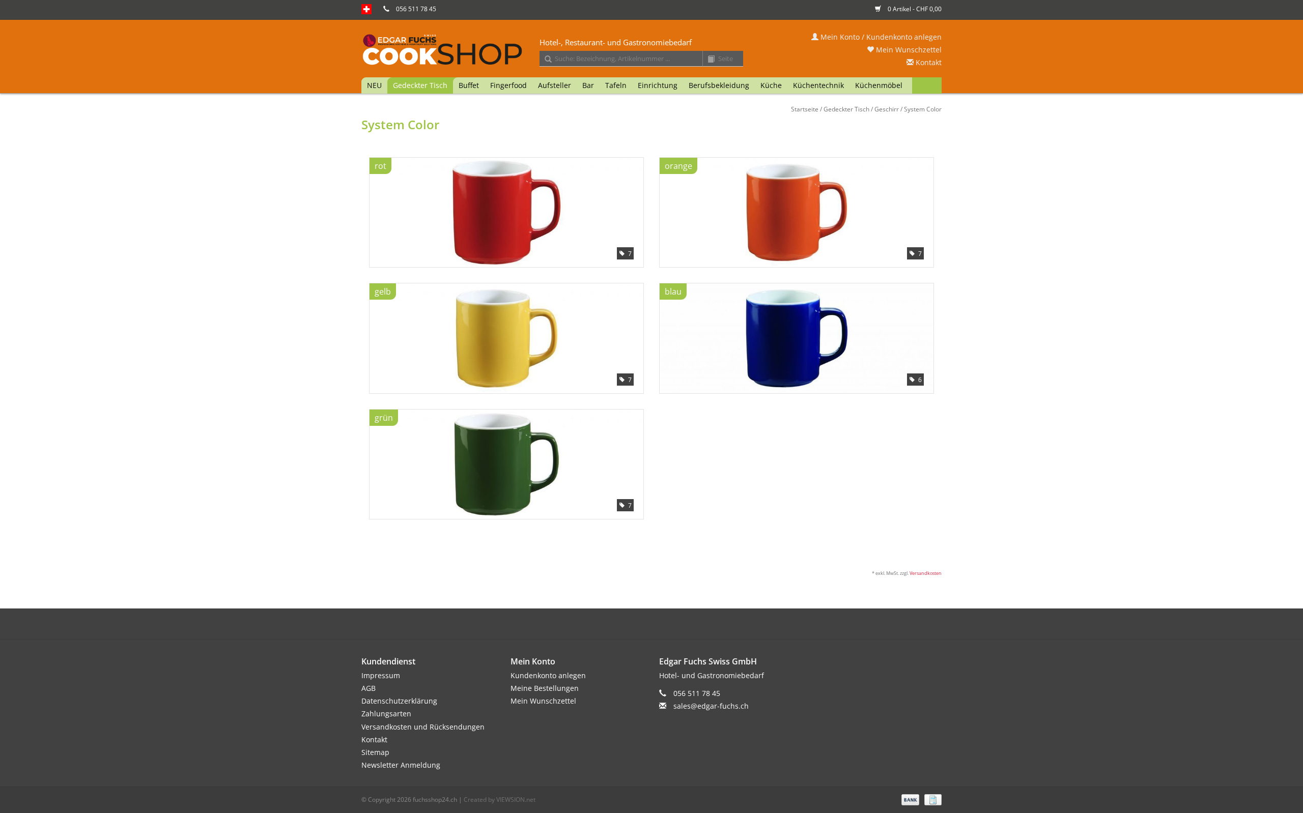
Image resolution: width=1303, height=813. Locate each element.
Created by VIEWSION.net (499, 799)
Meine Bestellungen (545, 688)
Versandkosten (926, 573)
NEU (374, 85)
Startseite (804, 109)
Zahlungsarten (386, 713)
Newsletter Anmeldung (400, 765)
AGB (368, 688)
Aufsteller (554, 85)
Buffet (469, 85)
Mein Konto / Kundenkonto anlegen (880, 37)
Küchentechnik (818, 85)
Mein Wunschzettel (908, 49)
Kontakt (928, 62)
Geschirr (886, 109)
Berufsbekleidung (719, 85)
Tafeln (616, 85)
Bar (588, 85)
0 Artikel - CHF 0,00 (914, 9)
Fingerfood (508, 85)
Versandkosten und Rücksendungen (423, 727)
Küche (771, 85)
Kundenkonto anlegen (548, 675)
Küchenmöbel (878, 85)
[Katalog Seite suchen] (707, 59)
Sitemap (375, 752)
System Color (923, 109)
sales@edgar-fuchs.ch (711, 706)
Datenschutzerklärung (399, 701)
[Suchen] (545, 59)
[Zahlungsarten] (909, 799)
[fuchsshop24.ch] (651, 50)
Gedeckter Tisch (420, 85)
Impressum (380, 675)
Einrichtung (657, 85)
